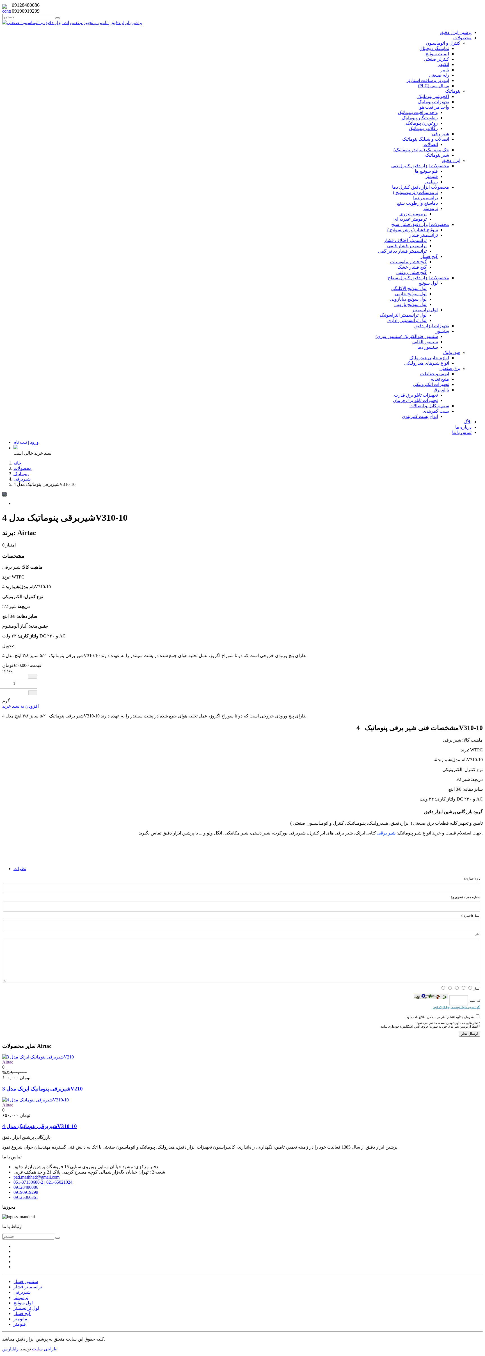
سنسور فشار (25, 1281)
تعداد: (7, 670)
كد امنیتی (474, 1000)
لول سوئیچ (23, 1302)
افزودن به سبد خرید (20, 706)
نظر (477, 934)
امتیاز (477, 988)
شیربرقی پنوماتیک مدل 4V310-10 (39, 1126)
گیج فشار (22, 1313)
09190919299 (25, 1192)
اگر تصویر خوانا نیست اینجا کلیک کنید (456, 1007)
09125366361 (25, 1197)
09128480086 (25, 1187)
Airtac (7, 1062)
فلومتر (19, 1324)
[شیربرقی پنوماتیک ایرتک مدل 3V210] (38, 1057)
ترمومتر (20, 1297)
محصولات (22, 468)
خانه (17, 463)
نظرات (19, 868)
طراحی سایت (45, 1348)
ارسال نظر (469, 1034)
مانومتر (20, 1318)
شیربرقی (22, 479)
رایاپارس (10, 1348)
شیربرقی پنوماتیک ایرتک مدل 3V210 (42, 1089)
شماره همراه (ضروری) (465, 897)
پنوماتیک (21, 473)
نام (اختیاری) (472, 878)
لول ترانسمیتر (26, 1308)
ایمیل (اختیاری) (470, 915)
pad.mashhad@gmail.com (36, 1177)
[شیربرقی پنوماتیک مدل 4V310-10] (35, 1099)
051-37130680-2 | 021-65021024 (42, 1182)
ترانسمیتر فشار (27, 1286)
